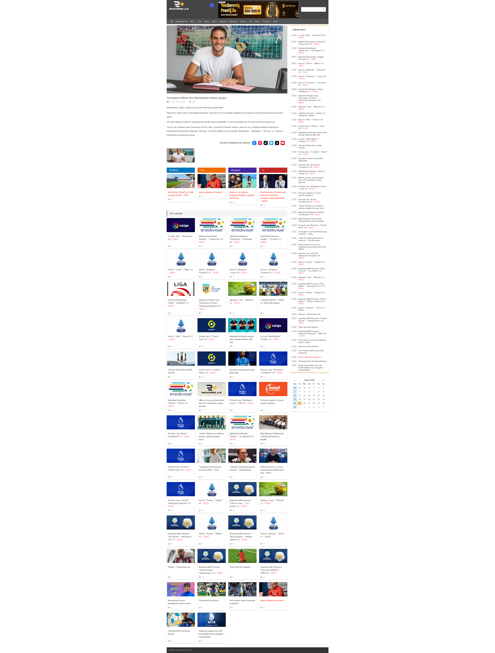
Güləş (206, 21)
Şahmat (243, 21)
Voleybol (223, 21)
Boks (193, 21)
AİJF (250, 21)
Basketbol (233, 21)
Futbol (214, 21)
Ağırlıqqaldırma (182, 21)
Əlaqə (275, 21)
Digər (257, 21)
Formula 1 (266, 21)
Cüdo (199, 21)
